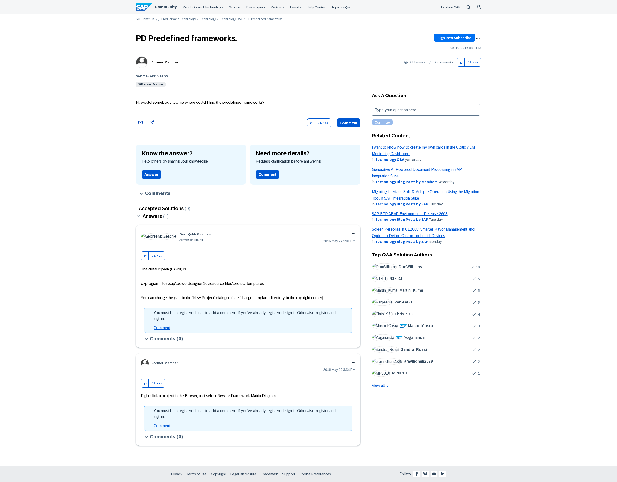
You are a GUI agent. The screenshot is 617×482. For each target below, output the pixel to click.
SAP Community (146, 19)
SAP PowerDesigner (151, 84)
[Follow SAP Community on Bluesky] (425, 474)
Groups (235, 7)
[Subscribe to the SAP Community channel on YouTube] (434, 474)
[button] (461, 62)
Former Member (164, 62)
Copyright (218, 474)
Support (288, 474)
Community (166, 7)
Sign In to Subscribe (454, 38)
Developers (255, 7)
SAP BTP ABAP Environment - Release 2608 (410, 214)
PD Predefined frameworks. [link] (265, 19)
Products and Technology (203, 7)
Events (295, 7)
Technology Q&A (231, 19)
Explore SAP (451, 7)
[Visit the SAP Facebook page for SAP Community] (417, 474)
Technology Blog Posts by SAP (401, 204)
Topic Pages (340, 7)
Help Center (316, 7)
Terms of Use (197, 474)
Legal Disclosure (243, 474)
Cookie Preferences (315, 474)
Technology (208, 19)
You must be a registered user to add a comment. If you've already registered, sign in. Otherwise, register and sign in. (245, 316)
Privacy (176, 474)
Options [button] (478, 39)
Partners (277, 7)
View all (378, 386)
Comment (349, 123)
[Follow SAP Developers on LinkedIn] (443, 474)
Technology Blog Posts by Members (406, 182)
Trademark (269, 474)
